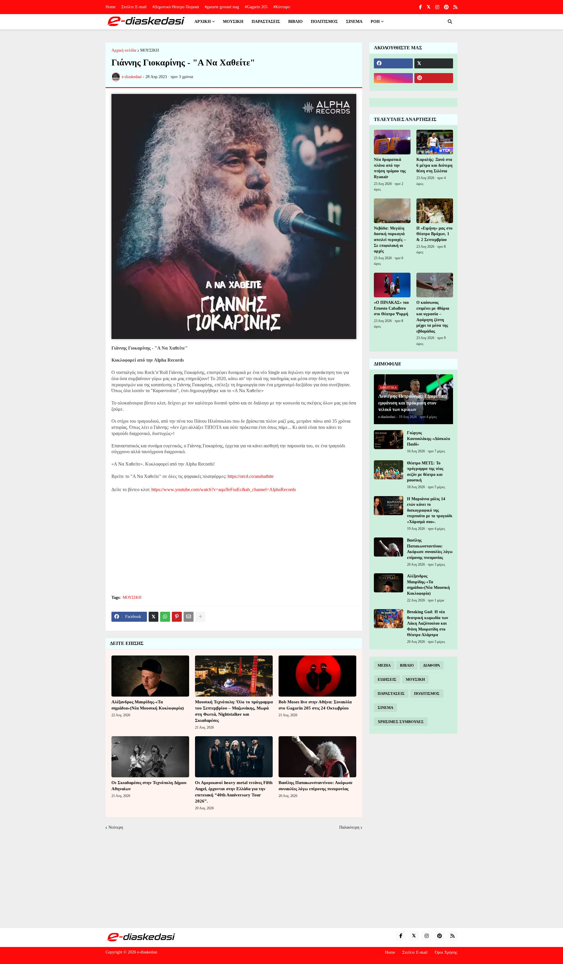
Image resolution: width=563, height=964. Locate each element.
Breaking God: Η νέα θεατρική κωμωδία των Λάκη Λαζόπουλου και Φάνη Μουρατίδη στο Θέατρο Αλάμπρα (427, 623)
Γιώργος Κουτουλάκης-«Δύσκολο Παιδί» (428, 438)
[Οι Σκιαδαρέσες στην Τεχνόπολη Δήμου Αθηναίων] (150, 756)
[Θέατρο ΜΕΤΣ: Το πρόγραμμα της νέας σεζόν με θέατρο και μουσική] (388, 469)
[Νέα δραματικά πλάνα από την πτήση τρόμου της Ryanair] (392, 142)
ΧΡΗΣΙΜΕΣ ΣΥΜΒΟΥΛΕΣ (401, 721)
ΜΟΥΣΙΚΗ (149, 50)
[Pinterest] (177, 617)
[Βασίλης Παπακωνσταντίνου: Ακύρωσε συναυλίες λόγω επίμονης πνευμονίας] (317, 756)
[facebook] (393, 63)
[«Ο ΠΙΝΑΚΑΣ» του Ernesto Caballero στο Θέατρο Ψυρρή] (392, 285)
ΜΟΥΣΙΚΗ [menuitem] (233, 21)
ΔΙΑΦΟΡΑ (431, 665)
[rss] (455, 7)
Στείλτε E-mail (134, 7)
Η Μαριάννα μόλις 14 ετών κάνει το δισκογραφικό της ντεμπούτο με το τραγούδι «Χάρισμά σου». (429, 510)
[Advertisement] (233, 547)
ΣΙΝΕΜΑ (385, 707)
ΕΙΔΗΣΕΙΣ (387, 679)
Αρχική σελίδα (123, 50)
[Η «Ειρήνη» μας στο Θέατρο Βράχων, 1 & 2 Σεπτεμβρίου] (434, 210)
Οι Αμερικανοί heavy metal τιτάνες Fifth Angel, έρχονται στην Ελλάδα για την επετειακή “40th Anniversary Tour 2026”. (233, 791)
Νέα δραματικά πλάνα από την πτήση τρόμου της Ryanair (390, 168)
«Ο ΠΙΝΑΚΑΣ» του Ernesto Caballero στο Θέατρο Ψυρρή (391, 308)
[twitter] (428, 7)
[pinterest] (446, 7)
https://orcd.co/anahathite (251, 476)
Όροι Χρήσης (446, 952)
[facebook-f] (420, 7)
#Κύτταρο (281, 7)
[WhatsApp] (165, 617)
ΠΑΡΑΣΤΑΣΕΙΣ (391, 693)
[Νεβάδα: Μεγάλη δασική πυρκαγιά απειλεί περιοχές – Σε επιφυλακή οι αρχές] (392, 210)
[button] (449, 21)
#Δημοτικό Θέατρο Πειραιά (175, 7)
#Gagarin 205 (256, 7)
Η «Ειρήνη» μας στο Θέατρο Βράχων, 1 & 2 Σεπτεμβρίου (434, 234)
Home (111, 7)
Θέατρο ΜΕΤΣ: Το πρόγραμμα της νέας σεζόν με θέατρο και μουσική (425, 472)
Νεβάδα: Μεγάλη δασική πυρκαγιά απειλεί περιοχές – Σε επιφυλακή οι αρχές (390, 239)
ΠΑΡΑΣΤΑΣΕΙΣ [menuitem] (266, 21)
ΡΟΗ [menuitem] (375, 21)
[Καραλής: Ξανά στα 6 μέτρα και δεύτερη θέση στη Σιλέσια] (434, 142)
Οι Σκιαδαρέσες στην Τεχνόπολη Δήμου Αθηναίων (148, 785)
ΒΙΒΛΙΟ (407, 665)
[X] (153, 617)
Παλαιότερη (349, 827)
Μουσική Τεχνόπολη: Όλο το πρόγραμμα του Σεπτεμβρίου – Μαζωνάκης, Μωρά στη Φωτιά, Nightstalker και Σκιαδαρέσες (234, 711)
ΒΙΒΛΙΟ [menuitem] (295, 21)
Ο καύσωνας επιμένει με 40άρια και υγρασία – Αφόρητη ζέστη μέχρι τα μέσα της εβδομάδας (432, 316)
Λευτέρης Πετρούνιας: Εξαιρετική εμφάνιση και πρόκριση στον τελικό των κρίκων (412, 403)
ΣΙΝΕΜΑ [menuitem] (354, 21)
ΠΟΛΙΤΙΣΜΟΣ (427, 693)
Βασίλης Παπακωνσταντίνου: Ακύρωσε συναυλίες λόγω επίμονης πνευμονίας (315, 785)
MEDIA (384, 665)
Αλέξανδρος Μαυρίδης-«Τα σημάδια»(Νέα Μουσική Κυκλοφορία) (147, 705)
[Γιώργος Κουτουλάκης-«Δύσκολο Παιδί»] (388, 439)
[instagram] (437, 7)
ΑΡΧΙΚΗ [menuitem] (202, 21)
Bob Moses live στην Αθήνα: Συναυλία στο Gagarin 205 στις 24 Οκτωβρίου (315, 705)
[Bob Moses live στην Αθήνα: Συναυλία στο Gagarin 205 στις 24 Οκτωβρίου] (317, 676)
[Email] (189, 617)
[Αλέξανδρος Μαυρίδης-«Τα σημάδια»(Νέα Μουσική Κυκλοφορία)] (150, 676)
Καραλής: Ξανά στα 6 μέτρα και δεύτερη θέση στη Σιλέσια (434, 165)
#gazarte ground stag (222, 7)
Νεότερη (115, 827)
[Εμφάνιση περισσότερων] (200, 617)
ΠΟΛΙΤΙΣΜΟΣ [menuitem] (324, 21)
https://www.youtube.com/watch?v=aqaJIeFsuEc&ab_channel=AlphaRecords (223, 489)
